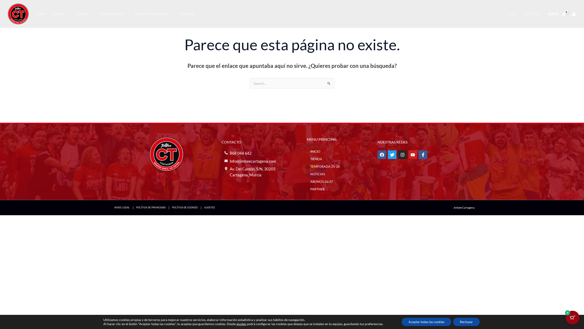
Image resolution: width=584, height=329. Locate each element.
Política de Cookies (185, 207)
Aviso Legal (122, 207)
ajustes (241, 324)
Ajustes (209, 207)
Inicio (41, 14)
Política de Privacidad (151, 207)
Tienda (511, 14)
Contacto (531, 14)
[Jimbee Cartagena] (18, 13)
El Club (59, 14)
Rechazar (466, 322)
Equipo (82, 14)
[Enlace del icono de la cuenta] (574, 14)
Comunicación (111, 14)
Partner (187, 14)
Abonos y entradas (152, 14)
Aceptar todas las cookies (426, 322)
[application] (67, 14)
